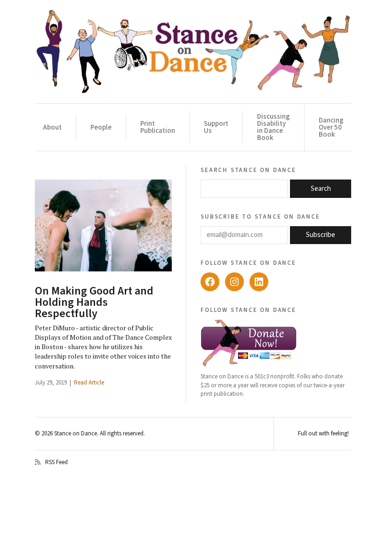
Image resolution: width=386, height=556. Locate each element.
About (52, 127)
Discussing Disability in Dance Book (273, 127)
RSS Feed (56, 462)
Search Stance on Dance (248, 169)
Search (321, 189)
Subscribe (320, 235)
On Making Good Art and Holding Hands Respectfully (94, 302)
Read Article (89, 382)
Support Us (216, 127)
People (101, 127)
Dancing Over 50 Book (331, 127)
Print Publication (157, 127)
